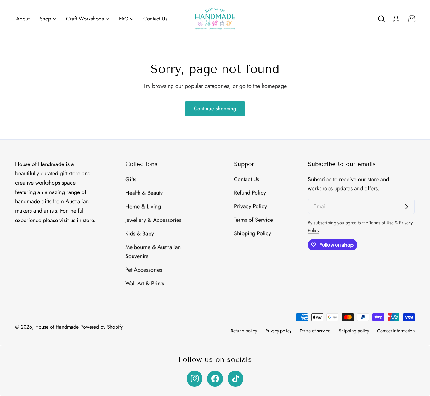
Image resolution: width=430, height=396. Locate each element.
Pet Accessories (143, 270)
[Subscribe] (406, 206)
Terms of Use (382, 223)
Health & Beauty (144, 193)
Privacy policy (278, 331)
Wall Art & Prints (144, 283)
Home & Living (143, 206)
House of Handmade (57, 326)
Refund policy (244, 331)
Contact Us (246, 179)
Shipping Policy (252, 233)
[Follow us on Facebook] (215, 379)
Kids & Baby (139, 233)
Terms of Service (253, 219)
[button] (381, 19)
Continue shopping (215, 108)
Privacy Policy (250, 206)
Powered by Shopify (101, 326)
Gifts (130, 179)
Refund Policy (250, 193)
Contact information (396, 331)
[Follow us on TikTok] (235, 379)
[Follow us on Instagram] (194, 379)
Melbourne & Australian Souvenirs (153, 251)
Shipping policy (354, 331)
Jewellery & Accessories (153, 219)
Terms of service (315, 331)
